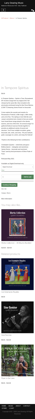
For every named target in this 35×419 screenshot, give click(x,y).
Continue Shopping (9, 185)
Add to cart (27, 177)
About (18, 406)
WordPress (23, 417)
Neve (9, 417)
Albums (12, 18)
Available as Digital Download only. (12, 163)
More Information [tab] (6, 198)
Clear (2, 170)
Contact (26, 406)
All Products (4, 18)
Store (4, 408)
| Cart (11, 408)
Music (11, 406)
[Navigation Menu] (3, 9)
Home (4, 406)
